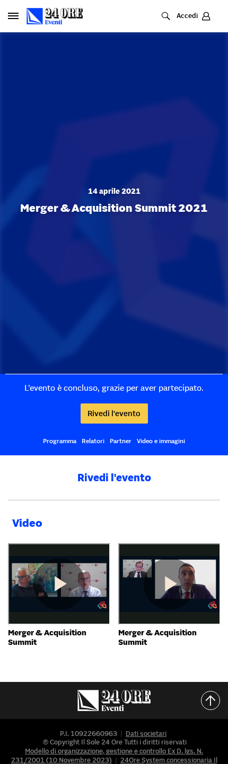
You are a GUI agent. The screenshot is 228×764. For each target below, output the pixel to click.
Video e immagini (161, 441)
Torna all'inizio (214, 700)
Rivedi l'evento (114, 413)
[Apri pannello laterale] (13, 16)
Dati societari (146, 733)
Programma (59, 441)
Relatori (93, 441)
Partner (120, 441)
